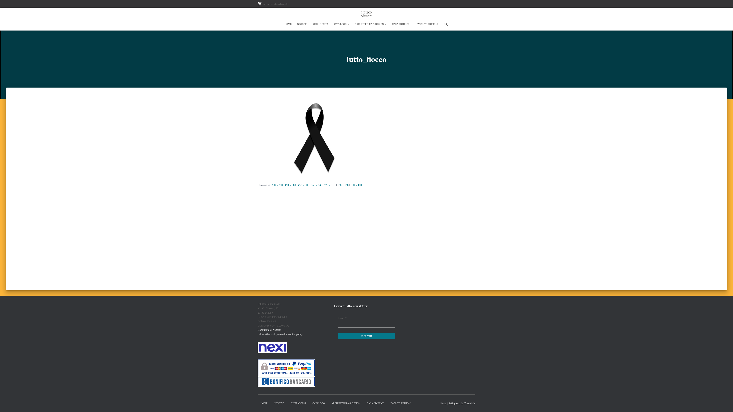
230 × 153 (329, 185)
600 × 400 (356, 185)
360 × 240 (316, 185)
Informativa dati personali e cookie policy (280, 334)
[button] (348, 23)
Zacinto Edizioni (427, 23)
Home (288, 23)
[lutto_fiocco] (315, 138)
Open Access (321, 23)
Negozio (302, 23)
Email (342, 318)
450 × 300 (290, 185)
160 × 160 (343, 185)
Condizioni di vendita (269, 330)
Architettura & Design (369, 23)
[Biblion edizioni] (366, 14)
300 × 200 (277, 185)
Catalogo (340, 23)
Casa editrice (401, 23)
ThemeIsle (469, 403)
